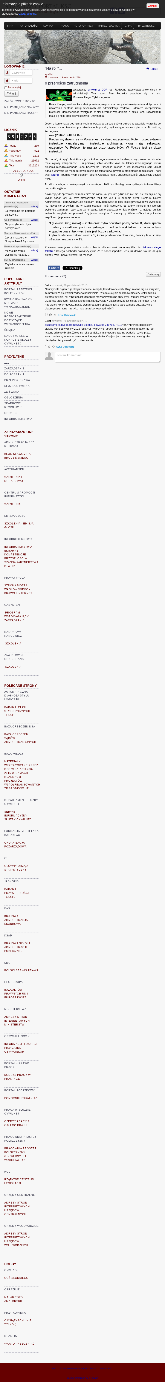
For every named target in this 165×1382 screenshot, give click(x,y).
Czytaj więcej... (27, 13)
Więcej (34, 206)
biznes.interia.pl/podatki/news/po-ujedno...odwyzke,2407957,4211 (83, 324)
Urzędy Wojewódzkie (21, 1225)
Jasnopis (11, 881)
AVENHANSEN (14, 469)
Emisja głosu (15, 515)
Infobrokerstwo (18, 418)
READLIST (11, 1335)
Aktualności (29, 25)
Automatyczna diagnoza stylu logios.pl (16, 695)
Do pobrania (14, 374)
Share (54, 267)
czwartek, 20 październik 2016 (69, 285)
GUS (7, 858)
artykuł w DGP (97, 89)
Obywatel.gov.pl (17, 1036)
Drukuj (154, 69)
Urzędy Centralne (19, 1194)
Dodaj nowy (153, 274)
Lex (7, 962)
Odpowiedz (70, 315)
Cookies (10, 413)
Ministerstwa (15, 1009)
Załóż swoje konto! (20, 101)
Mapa (127, 25)
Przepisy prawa (17, 380)
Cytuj (60, 315)
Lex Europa (13, 982)
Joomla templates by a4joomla (82, 1378)
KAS (7, 908)
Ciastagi (11, 1270)
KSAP (8, 935)
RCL (7, 1171)
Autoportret (83, 25)
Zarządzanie (14, 368)
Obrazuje (12, 1289)
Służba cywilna (17, 385)
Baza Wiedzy (14, 753)
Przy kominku (15, 1312)
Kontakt (49, 25)
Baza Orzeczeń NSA (19, 726)
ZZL (6, 362)
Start (11, 25)
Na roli (55, 174)
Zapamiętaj (14, 87)
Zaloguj (11, 93)
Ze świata (11, 391)
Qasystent (13, 604)
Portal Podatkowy (19, 1090)
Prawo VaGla (14, 577)
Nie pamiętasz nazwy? (21, 107)
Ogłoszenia (13, 397)
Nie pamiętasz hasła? (21, 112)
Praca (64, 25)
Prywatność (145, 25)
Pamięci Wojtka (108, 25)
